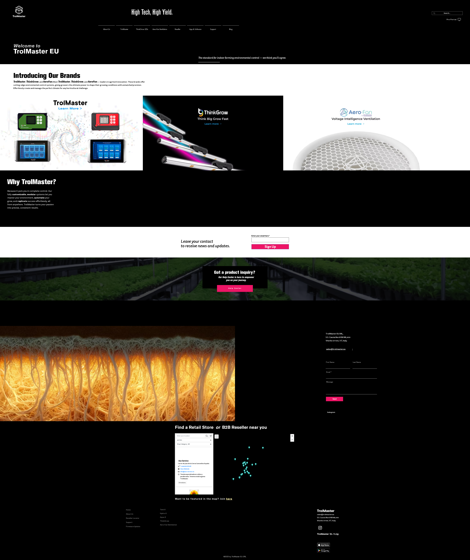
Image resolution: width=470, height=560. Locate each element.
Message (329, 382)
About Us (129, 514)
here (229, 499)
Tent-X (162, 509)
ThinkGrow (164, 521)
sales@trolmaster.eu (325, 514)
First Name (330, 362)
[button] (124, 28)
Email (328, 372)
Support (129, 522)
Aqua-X (163, 517)
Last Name (357, 362)
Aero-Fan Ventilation (168, 525)
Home (128, 510)
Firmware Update (133, 526)
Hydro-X (163, 513)
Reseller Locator (132, 518)
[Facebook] (327, 527)
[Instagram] (320, 528)
